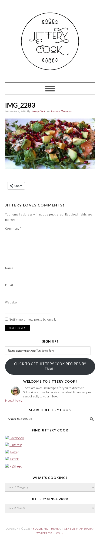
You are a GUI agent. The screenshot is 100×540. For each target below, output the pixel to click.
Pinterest (16, 445)
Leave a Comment (61, 111)
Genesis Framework (78, 528)
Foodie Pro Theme (46, 528)
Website (11, 302)
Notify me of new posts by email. (32, 319)
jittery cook (50, 39)
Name (9, 268)
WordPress (44, 533)
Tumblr (14, 459)
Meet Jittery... (14, 400)
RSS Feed (16, 466)
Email (9, 285)
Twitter (14, 452)
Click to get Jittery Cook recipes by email (50, 366)
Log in (59, 533)
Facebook (17, 438)
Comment (13, 228)
